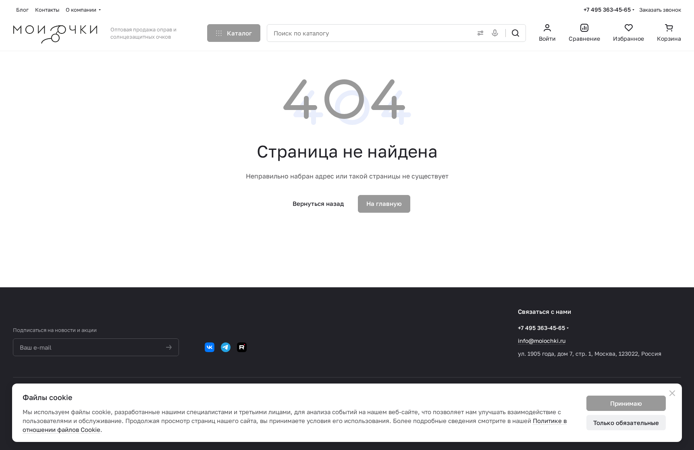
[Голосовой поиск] (496, 33)
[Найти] (515, 33)
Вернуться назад (318, 203)
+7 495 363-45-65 (607, 9)
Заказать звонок (660, 9)
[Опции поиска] (479, 33)
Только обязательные (626, 422)
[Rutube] (242, 347)
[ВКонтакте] (209, 347)
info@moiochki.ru (541, 340)
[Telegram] (226, 347)
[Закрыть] (672, 393)
